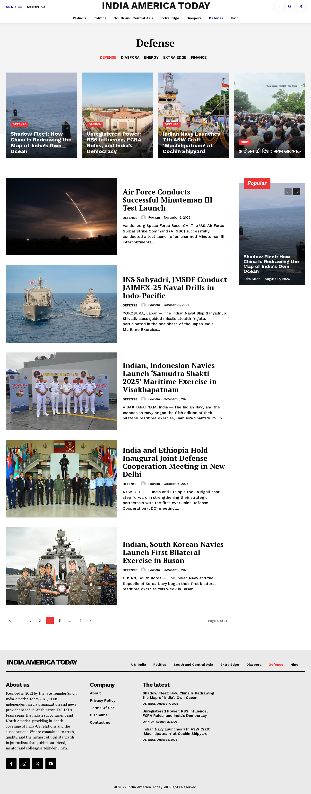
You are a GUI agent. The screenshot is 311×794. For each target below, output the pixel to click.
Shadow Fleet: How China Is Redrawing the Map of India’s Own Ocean (271, 264)
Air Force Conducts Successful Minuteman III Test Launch (167, 200)
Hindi (245, 142)
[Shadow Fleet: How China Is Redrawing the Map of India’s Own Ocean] (41, 115)
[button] (37, 6)
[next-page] (90, 620)
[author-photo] (144, 217)
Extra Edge (174, 57)
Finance (199, 57)
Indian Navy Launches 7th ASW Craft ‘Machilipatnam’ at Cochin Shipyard (176, 731)
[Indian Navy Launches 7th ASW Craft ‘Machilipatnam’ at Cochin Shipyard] (193, 115)
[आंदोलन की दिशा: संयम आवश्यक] (269, 115)
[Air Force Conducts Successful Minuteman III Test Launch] (61, 216)
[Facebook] (279, 6)
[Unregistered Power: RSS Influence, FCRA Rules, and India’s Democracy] (117, 115)
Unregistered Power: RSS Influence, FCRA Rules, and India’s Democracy (175, 713)
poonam (154, 217)
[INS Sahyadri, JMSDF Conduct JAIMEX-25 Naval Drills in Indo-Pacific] (61, 304)
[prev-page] (10, 620)
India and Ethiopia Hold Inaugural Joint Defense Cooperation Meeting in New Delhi (174, 462)
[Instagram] (290, 6)
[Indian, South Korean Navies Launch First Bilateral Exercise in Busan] (61, 566)
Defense (108, 57)
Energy (151, 57)
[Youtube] (50, 763)
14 (80, 620)
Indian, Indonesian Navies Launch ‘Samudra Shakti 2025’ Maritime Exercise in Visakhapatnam (170, 377)
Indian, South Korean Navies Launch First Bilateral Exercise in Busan (173, 552)
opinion (95, 124)
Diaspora (130, 57)
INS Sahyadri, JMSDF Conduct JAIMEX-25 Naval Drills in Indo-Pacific (175, 287)
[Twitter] (301, 6)
